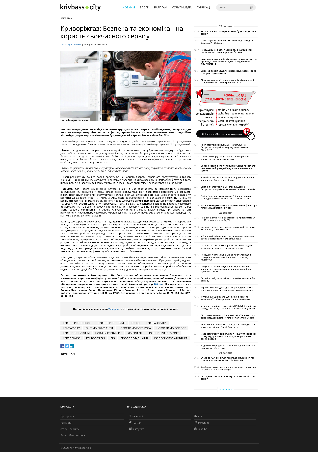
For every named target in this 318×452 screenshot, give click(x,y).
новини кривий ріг (108, 333)
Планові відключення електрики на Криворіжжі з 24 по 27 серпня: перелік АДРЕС (228, 218)
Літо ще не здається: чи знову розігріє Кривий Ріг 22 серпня (228, 377)
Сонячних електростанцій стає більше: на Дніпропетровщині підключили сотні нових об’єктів (228, 188)
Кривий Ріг (135, 333)
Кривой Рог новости (77, 322)
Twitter (136, 422)
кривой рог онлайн (112, 322)
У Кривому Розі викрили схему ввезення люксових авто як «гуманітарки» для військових (227, 237)
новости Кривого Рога (134, 328)
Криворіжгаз (71, 338)
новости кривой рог (171, 328)
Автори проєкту (69, 428)
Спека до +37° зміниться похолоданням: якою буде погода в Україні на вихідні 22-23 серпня (227, 359)
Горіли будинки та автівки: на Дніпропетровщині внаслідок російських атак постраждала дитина (227, 197)
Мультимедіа (182, 7)
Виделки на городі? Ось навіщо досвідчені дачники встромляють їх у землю (228, 346)
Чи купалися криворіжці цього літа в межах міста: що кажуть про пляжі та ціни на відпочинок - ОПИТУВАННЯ (229, 61)
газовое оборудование (170, 338)
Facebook (137, 416)
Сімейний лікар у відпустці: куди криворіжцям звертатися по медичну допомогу (225, 157)
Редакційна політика (72, 435)
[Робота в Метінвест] (226, 114)
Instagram (138, 428)
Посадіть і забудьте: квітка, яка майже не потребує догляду (228, 279)
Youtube (202, 428)
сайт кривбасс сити (99, 328)
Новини (129, 7)
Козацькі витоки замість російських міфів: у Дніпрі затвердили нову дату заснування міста (227, 246)
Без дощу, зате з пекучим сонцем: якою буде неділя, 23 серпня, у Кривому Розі (228, 228)
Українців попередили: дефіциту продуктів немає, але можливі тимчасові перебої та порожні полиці (227, 288)
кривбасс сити (156, 322)
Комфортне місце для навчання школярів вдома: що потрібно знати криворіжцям (228, 368)
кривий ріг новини (76, 333)
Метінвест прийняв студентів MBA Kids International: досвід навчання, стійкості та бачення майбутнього (228, 307)
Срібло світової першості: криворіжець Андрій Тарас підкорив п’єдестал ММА (228, 72)
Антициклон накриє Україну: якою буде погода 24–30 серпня (228, 32)
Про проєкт (67, 416)
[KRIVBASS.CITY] (80, 7)
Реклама (66, 18)
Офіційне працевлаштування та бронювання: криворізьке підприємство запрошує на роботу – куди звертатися (227, 269)
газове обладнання (134, 338)
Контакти (66, 422)
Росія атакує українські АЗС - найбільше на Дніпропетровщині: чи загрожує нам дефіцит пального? (224, 147)
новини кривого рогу (163, 333)
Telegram (114, 309)
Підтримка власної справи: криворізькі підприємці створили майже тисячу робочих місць (227, 81)
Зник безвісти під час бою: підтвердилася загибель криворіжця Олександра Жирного (228, 178)
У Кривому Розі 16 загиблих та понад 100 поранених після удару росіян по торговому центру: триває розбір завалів (228, 336)
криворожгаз (95, 338)
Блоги (144, 7)
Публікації (204, 7)
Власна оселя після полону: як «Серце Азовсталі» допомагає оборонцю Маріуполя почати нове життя (228, 168)
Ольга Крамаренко (70, 44)
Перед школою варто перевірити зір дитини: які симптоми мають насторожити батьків (226, 51)
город (135, 322)
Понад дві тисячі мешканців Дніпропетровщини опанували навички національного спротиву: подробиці (226, 257)
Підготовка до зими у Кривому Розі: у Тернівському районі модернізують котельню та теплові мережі (228, 316)
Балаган (160, 7)
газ (112, 338)
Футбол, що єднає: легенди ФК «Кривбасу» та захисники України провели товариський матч (225, 298)
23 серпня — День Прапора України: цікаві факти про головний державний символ (229, 206)
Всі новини (225, 389)
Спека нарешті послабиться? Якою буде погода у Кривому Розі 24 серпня (227, 41)
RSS (200, 416)
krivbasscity (71, 328)
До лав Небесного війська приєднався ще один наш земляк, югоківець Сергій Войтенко (228, 325)
